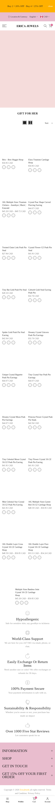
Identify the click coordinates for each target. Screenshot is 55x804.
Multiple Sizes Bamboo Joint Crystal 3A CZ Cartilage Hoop (27, 592)
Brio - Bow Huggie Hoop (12, 160)
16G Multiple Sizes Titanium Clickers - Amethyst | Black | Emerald (14, 205)
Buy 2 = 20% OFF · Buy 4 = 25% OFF (25, 6)
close (50, 6)
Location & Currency (19, 17)
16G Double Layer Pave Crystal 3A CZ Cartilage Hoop (38, 547)
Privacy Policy (34, 793)
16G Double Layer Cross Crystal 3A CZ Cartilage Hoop (12, 547)
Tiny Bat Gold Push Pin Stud (14, 290)
